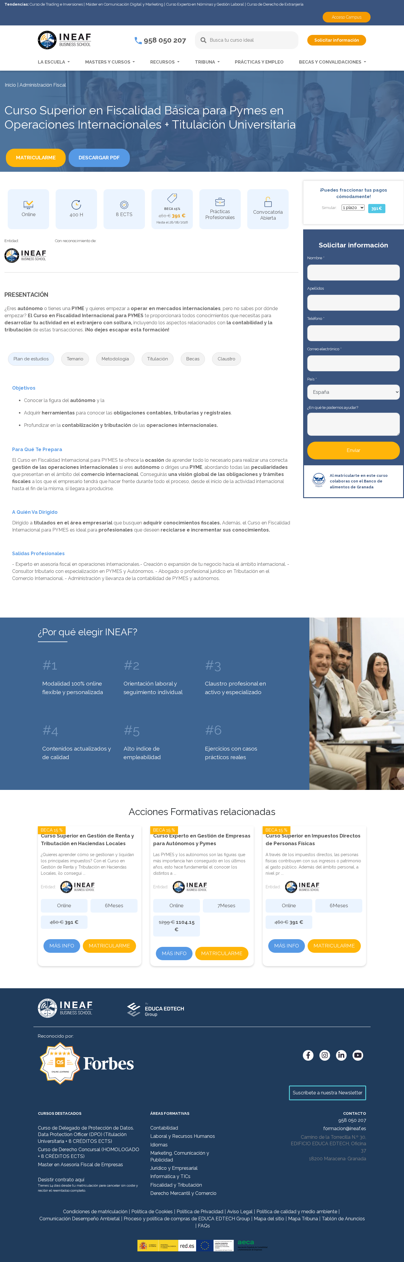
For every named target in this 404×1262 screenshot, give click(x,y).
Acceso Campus (346, 17)
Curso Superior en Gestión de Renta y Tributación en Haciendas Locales (87, 839)
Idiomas (159, 1145)
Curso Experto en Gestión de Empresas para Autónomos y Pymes (202, 839)
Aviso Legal (240, 1211)
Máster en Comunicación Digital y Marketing (124, 4)
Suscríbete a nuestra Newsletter (327, 1093)
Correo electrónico (324, 349)
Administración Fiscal (43, 85)
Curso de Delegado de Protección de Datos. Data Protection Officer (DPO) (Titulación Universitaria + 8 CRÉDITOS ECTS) (86, 1134)
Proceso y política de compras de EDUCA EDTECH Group (187, 1219)
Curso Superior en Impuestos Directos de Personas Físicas (313, 839)
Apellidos (315, 288)
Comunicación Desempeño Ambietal (79, 1219)
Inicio (10, 85)
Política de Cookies (152, 1211)
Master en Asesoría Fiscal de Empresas (80, 1164)
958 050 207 (164, 39)
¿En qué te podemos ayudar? (332, 407)
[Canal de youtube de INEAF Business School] (358, 1055)
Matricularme (109, 946)
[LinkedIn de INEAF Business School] (341, 1055)
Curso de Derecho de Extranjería (275, 4)
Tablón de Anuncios (343, 1219)
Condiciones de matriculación (95, 1211)
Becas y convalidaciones (331, 62)
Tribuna (205, 62)
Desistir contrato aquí (61, 1179)
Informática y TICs (170, 1176)
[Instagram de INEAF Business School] (325, 1055)
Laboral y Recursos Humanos (182, 1136)
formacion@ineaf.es (344, 1128)
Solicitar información (336, 40)
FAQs (204, 1226)
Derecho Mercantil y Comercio (183, 1193)
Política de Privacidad (200, 1211)
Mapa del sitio (269, 1219)
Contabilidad (164, 1128)
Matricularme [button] (36, 158)
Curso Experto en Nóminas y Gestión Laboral (205, 4)
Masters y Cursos (108, 62)
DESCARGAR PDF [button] (99, 158)
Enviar (354, 450)
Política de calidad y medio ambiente (296, 1211)
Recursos (163, 62)
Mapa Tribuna (303, 1219)
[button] (31, 359)
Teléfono (315, 318)
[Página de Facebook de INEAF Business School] (308, 1055)
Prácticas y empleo (259, 62)
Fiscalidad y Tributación (176, 1185)
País (311, 379)
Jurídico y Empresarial (174, 1168)
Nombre (315, 258)
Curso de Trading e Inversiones (56, 4)
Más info (61, 946)
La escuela (52, 62)
